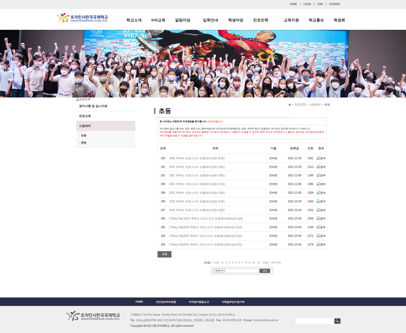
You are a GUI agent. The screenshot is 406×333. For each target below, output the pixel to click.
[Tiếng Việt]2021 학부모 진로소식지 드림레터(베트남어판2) (205, 235)
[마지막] (276, 262)
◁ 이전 (215, 262)
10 (254, 262)
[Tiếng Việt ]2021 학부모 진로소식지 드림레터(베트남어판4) (206, 218)
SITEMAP (334, 4)
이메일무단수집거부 (233, 301)
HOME (293, 4)
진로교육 (85, 116)
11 (259, 262)
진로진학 (260, 20)
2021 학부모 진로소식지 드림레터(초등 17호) (197, 184)
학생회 (339, 20)
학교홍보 (316, 20)
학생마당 (235, 20)
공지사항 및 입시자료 (93, 106)
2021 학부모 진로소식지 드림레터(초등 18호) (197, 175)
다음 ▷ (266, 262)
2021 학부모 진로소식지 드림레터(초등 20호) (197, 158)
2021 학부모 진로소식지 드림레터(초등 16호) (197, 192)
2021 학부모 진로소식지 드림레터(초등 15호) (197, 201)
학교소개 (134, 20)
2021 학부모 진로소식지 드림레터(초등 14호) (197, 210)
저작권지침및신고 (199, 301)
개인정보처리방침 (166, 301)
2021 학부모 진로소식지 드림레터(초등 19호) (197, 167)
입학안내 (210, 20)
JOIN (320, 4)
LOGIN (307, 4)
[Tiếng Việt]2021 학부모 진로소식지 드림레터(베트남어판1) (205, 244)
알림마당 (182, 20)
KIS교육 (158, 20)
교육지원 (291, 20)
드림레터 (85, 125)
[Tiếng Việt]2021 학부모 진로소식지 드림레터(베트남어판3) (205, 227)
